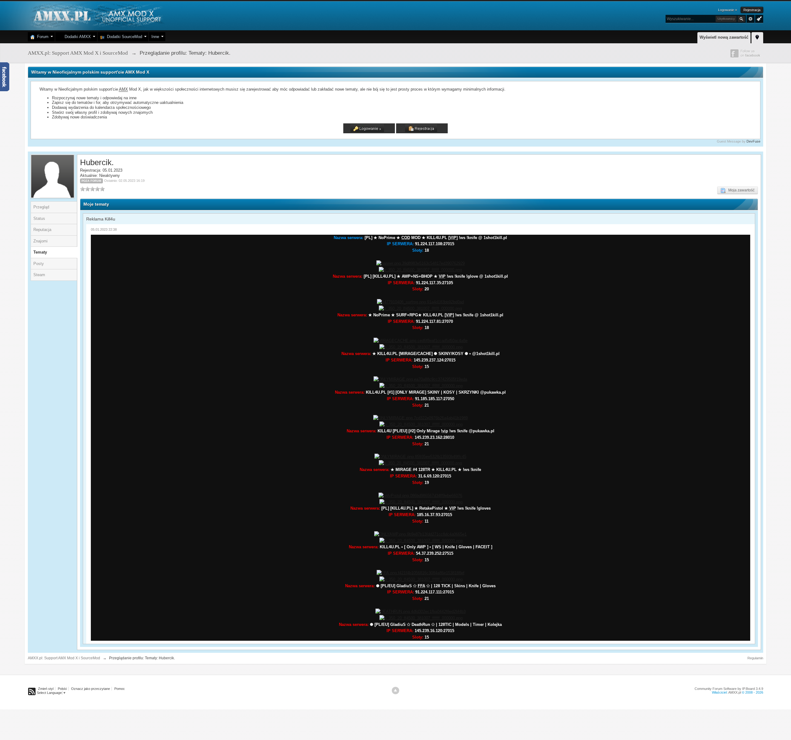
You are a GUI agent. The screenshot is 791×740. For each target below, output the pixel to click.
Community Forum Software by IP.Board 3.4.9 (729, 689)
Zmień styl (45, 689)
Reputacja (42, 229)
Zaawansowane (751, 19)
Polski (62, 689)
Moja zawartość (740, 190)
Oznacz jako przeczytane (90, 689)
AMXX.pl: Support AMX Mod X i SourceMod (64, 658)
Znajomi (40, 241)
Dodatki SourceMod (123, 36)
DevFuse (753, 141)
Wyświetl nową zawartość (724, 37)
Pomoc (119, 689)
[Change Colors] (758, 18)
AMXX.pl (734, 692)
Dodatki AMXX (76, 36)
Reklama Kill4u (100, 218)
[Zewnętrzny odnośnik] (420, 263)
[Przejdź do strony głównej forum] (96, 15)
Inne (155, 36)
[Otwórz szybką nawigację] (757, 36)
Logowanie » (727, 10)
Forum (42, 36)
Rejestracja (751, 10)
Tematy (40, 252)
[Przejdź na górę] (395, 690)
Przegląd (41, 207)
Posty (38, 263)
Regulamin (755, 658)
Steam (39, 274)
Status (39, 218)
